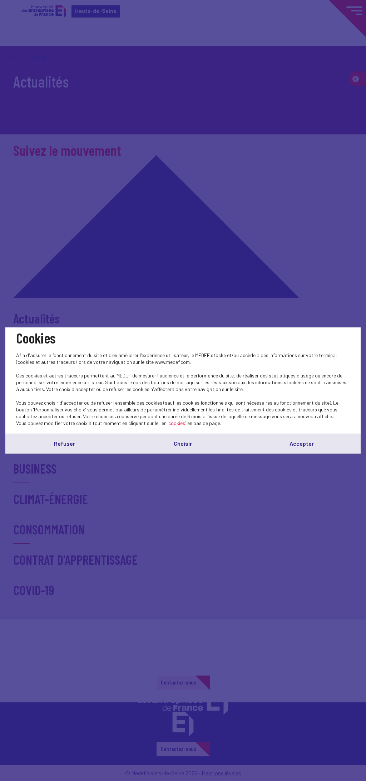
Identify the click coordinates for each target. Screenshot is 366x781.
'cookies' (177, 423)
